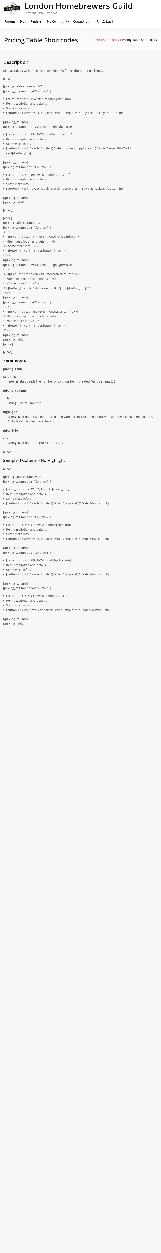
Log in (110, 21)
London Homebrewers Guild (78, 5)
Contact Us (81, 21)
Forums (10, 21)
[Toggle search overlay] (97, 21)
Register (37, 21)
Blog (23, 21)
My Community (58, 21)
